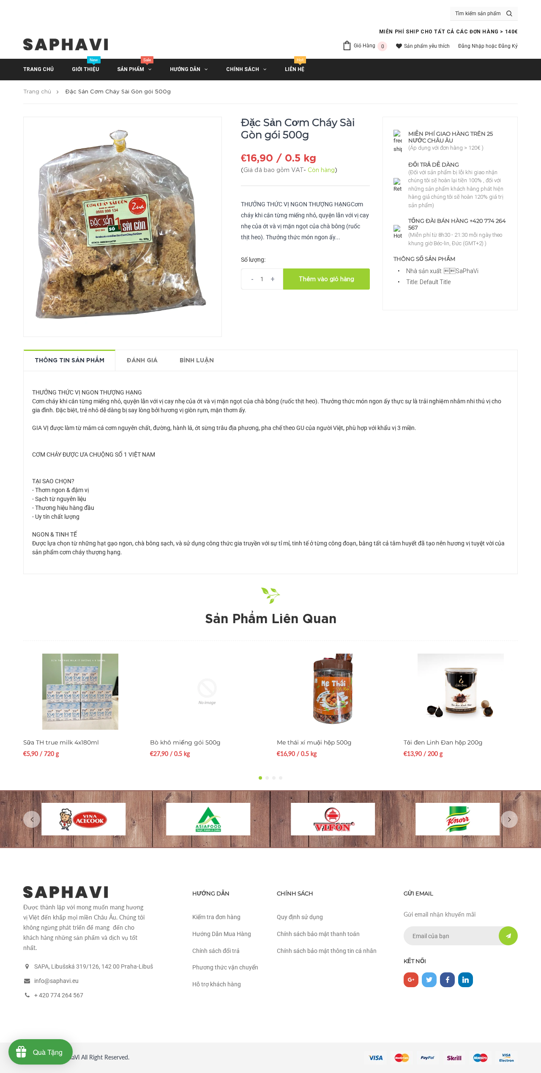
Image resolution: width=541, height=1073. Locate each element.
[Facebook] (447, 979)
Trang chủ (37, 92)
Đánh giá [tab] (142, 360)
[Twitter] (429, 979)
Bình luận (197, 360)
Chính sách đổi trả (216, 950)
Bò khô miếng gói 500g (185, 742)
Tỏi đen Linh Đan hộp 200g (443, 742)
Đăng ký (508, 46)
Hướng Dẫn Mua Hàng (221, 934)
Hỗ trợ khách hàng (216, 984)
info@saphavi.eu (56, 980)
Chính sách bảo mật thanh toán (318, 934)
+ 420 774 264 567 (58, 995)
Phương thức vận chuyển (225, 967)
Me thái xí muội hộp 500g (314, 742)
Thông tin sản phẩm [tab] (69, 360)
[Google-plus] (411, 979)
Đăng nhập (471, 46)
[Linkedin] (465, 979)
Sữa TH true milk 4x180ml (61, 742)
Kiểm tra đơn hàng (216, 917)
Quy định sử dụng (300, 917)
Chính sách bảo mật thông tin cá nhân (327, 950)
